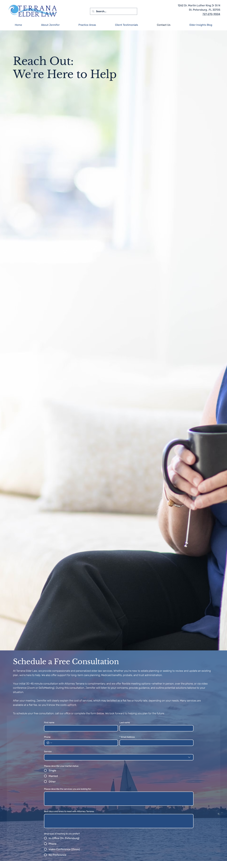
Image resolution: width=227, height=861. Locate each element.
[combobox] (118, 757)
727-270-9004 (211, 14)
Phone (47, 737)
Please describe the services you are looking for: (67, 789)
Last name (125, 722)
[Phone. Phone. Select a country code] (49, 743)
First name (49, 722)
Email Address (127, 737)
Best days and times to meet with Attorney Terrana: (69, 811)
